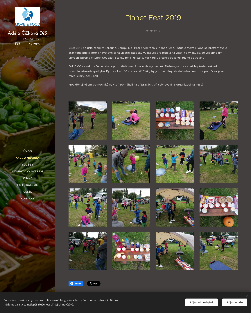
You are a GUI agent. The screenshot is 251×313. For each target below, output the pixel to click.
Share (78, 283)
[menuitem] (27, 151)
